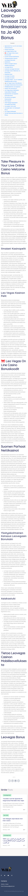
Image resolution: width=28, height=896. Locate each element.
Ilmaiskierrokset (8, 74)
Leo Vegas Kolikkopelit (10, 111)
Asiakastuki (7, 62)
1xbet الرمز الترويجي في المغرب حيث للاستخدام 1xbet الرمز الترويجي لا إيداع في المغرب (14, 840)
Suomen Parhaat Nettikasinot (12, 56)
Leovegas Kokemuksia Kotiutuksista (13, 85)
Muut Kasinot (8, 101)
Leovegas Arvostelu (9, 76)
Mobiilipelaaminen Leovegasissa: (12, 86)
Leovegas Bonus (9, 67)
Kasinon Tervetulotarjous (11, 88)
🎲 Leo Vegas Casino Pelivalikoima (13, 83)
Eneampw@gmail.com (9, 886)
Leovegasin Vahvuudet (10, 106)
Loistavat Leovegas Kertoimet (12, 69)
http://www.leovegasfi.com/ (20, 236)
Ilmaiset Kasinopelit (9, 49)
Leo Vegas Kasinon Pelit (10, 51)
